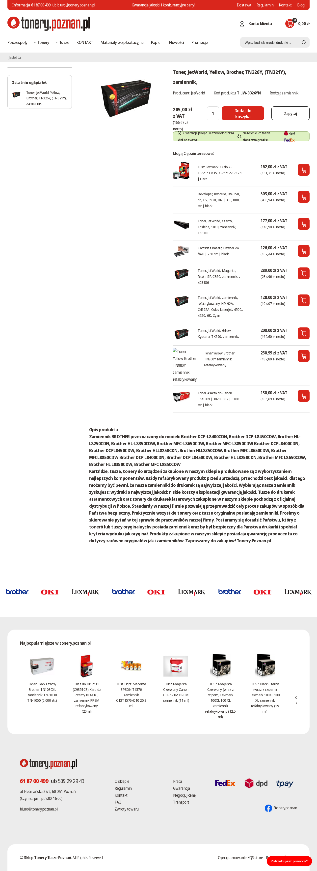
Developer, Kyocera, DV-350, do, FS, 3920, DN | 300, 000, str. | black (219, 199)
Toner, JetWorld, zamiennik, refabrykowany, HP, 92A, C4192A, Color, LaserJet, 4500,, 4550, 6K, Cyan (220, 306)
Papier (156, 42)
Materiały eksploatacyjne (122, 42)
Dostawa (244, 5)
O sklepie (122, 781)
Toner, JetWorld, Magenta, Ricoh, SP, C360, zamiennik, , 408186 (219, 276)
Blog (301, 5)
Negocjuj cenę (184, 795)
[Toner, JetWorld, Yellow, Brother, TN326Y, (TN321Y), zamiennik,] (126, 97)
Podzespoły (17, 42)
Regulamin (265, 5)
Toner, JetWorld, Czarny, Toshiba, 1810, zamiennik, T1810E (217, 226)
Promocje (199, 42)
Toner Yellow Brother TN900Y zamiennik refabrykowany (219, 358)
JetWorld (198, 93)
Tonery (43, 42)
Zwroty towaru (126, 809)
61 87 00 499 (41, 5)
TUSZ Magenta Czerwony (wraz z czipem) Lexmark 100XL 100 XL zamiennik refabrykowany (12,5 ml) (220, 700)
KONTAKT (85, 42)
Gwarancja (181, 788)
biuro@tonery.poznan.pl (38, 809)
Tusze (64, 42)
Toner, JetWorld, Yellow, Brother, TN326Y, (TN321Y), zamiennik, (46, 98)
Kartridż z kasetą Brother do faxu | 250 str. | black (218, 250)
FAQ (118, 802)
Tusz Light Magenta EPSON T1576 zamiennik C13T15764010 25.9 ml (131, 694)
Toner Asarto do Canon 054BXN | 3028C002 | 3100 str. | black (218, 398)
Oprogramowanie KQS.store (240, 857)
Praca (177, 781)
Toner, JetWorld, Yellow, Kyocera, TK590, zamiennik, (218, 333)
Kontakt (285, 5)
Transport (181, 802)
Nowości (176, 42)
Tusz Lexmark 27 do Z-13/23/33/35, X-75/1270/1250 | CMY (220, 172)
